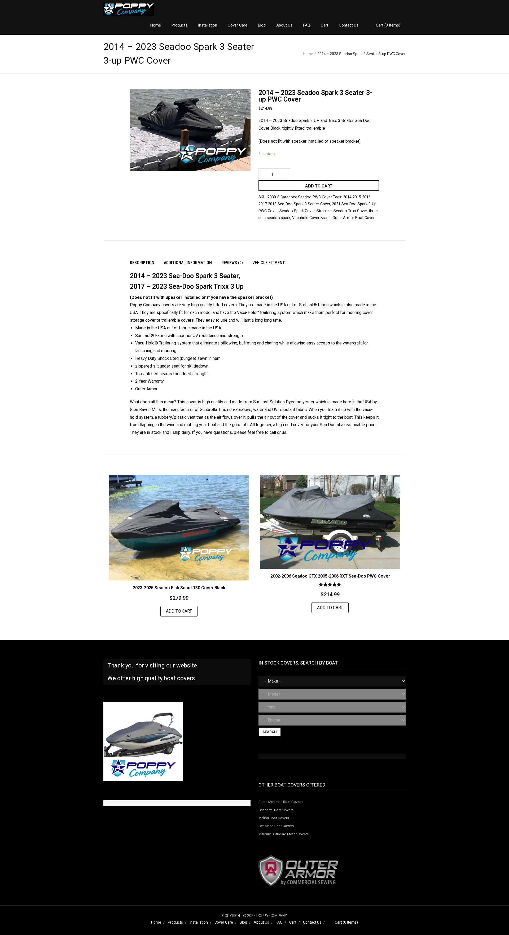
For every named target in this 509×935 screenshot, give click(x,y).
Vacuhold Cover (305, 218)
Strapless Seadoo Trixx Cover (342, 211)
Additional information (188, 262)
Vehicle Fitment (268, 262)
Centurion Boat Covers (276, 826)
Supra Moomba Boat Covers (280, 801)
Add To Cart (179, 611)
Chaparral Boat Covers (275, 810)
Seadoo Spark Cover (297, 211)
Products (175, 922)
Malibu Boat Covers (273, 818)
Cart (292, 922)
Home (308, 54)
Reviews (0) (232, 262)
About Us (261, 922)
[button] (147, 104)
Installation (199, 922)
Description (142, 262)
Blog (243, 922)
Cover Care (223, 922)
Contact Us (312, 922)
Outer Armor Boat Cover (353, 218)
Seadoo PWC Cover (315, 197)
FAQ (279, 922)
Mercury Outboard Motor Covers (283, 834)
